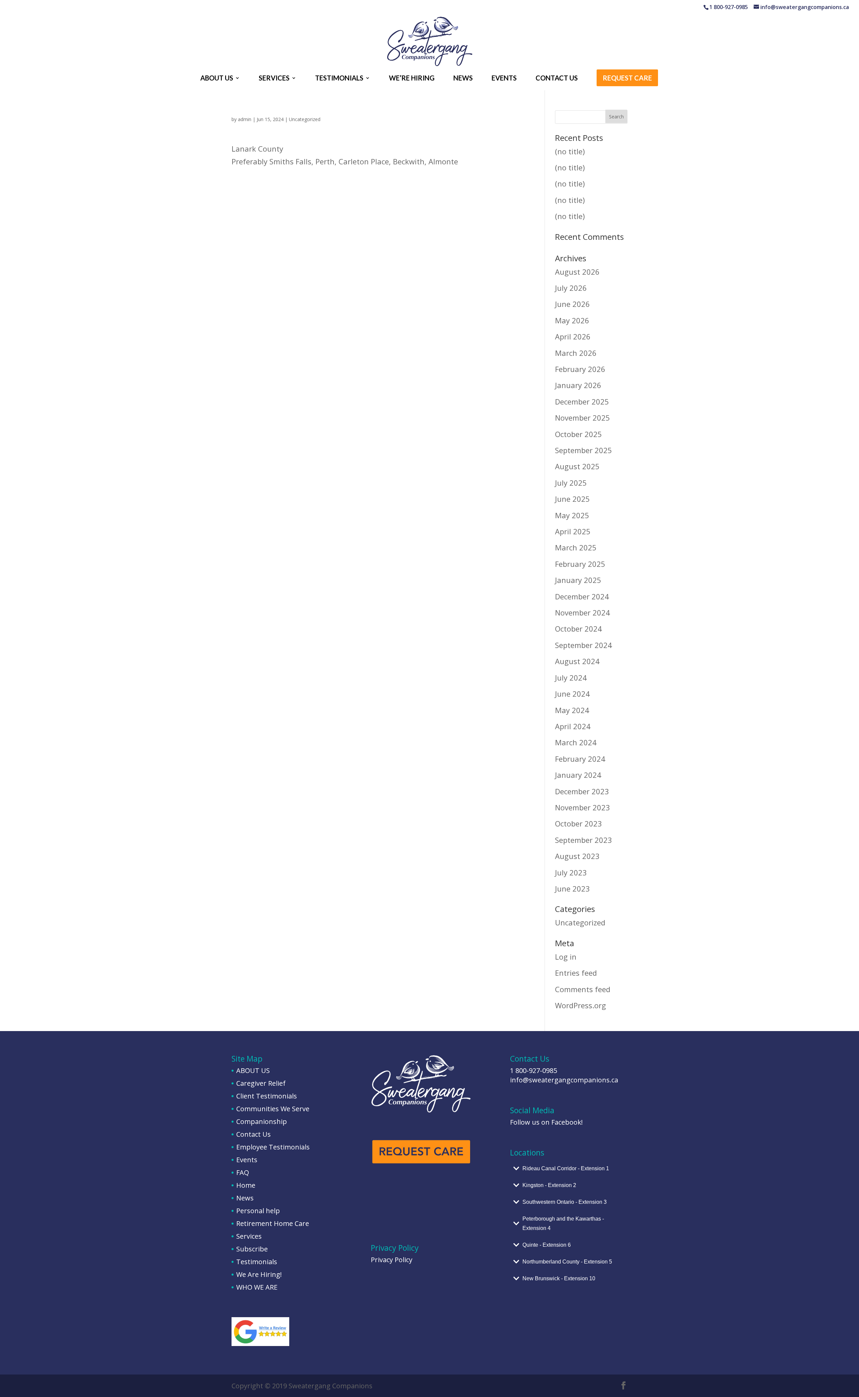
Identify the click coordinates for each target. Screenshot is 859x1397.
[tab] (568, 1169)
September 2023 (583, 840)
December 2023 (582, 791)
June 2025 (572, 499)
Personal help (258, 1210)
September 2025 (583, 450)
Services (249, 1236)
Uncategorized (304, 119)
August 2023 (577, 856)
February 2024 (580, 759)
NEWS (463, 78)
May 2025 (572, 515)
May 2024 (572, 710)
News (245, 1197)
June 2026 (572, 304)
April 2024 (573, 726)
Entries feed (576, 973)
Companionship (261, 1121)
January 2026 (578, 385)
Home (245, 1185)
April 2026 (573, 336)
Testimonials (256, 1261)
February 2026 (580, 369)
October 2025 (578, 434)
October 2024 (578, 629)
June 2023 (572, 888)
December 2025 (582, 401)
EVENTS (504, 78)
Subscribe (252, 1248)
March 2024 (576, 742)
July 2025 (571, 483)
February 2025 (580, 564)
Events (246, 1159)
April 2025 (573, 531)
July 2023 (571, 872)
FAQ (242, 1172)
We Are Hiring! (259, 1274)
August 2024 (577, 661)
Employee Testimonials (273, 1146)
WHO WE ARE (256, 1287)
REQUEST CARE (627, 78)
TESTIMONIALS (339, 78)
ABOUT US (216, 78)
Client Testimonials (266, 1095)
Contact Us (253, 1134)
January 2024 (578, 775)
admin (244, 119)
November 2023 (582, 807)
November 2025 (582, 418)
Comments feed (582, 989)
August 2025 (577, 466)
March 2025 (576, 547)
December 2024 (582, 596)
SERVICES (274, 78)
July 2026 (571, 288)
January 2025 (578, 580)
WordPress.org (580, 1005)
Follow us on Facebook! (546, 1122)
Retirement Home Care (272, 1223)
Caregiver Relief (261, 1083)
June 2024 (572, 694)
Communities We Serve (272, 1108)
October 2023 (578, 823)
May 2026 (572, 320)
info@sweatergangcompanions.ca (564, 1079)
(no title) (570, 151)
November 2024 (582, 612)
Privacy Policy (391, 1259)
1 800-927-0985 (533, 1070)
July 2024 (571, 678)
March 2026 (576, 353)
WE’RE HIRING (412, 78)
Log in (565, 957)
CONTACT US (557, 78)
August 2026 (577, 272)
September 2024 (583, 645)
